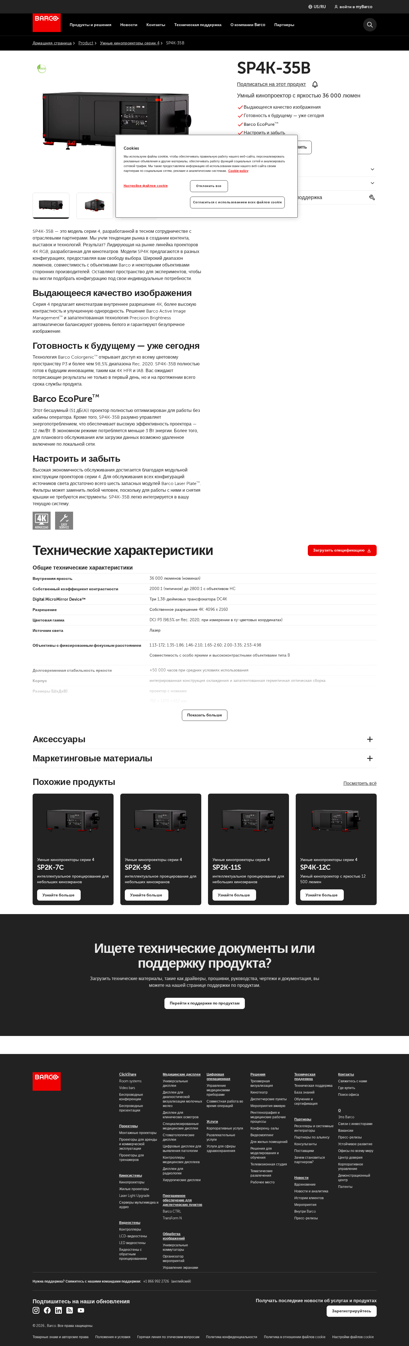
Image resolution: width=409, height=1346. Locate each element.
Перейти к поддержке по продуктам (204, 1003)
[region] (206, 176)
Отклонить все (208, 186)
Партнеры (284, 24)
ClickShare (127, 1074)
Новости (128, 24)
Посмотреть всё (360, 783)
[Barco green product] (41, 68)
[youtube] (81, 1310)
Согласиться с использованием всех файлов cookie (237, 202)
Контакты (155, 24)
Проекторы (128, 1126)
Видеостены (129, 1223)
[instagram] (36, 1310)
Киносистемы (130, 1176)
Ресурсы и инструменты (265, 183)
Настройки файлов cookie (146, 186)
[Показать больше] (204, 715)
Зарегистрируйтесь (351, 1311)
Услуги (212, 1122)
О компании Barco (248, 24)
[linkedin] (58, 1310)
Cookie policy (238, 171)
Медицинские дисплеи (181, 1074)
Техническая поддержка (198, 24)
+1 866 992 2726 (167, 1281)
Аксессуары (59, 739)
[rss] (69, 1310)
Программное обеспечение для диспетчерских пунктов (182, 1200)
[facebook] (47, 1310)
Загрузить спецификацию (339, 550)
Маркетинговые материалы (92, 758)
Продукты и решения (90, 24)
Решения (257, 1074)
